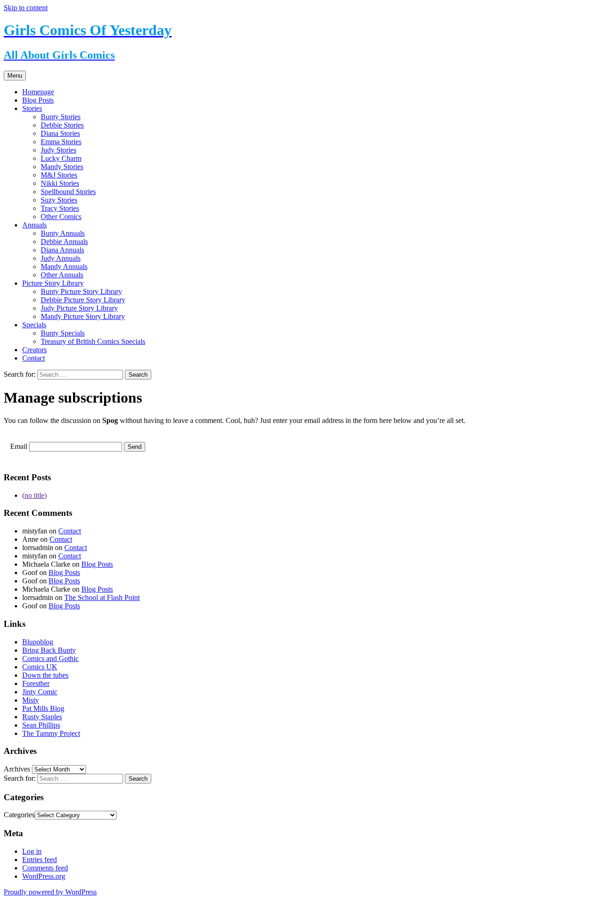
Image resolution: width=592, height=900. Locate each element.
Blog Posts (38, 100)
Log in (32, 851)
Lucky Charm (61, 158)
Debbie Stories (62, 125)
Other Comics (61, 216)
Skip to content (26, 8)
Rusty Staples (42, 717)
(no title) (34, 495)
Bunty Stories (60, 117)
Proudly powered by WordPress (50, 892)
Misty (30, 700)
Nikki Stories (60, 183)
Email (18, 446)
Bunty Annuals (63, 233)
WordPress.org (43, 876)
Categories (19, 815)
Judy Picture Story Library (79, 308)
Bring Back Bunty (49, 650)
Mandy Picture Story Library (83, 316)
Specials (34, 325)
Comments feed (45, 868)
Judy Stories (58, 150)
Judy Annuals (60, 258)
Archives (17, 769)
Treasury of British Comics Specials (93, 341)
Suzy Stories (59, 200)
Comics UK (39, 667)
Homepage (38, 92)
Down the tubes (45, 675)
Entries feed (39, 859)
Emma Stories (61, 142)
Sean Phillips (41, 725)
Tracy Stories (60, 208)
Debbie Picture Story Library (83, 300)
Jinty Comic (39, 692)
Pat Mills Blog (43, 708)
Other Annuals (62, 275)
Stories (32, 108)
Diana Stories (60, 133)
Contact (33, 358)
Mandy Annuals (64, 266)
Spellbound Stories (68, 192)
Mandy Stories (62, 167)
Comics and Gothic (50, 658)
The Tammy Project (51, 733)
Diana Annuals (62, 250)
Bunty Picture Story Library (81, 291)
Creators (34, 350)
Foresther (35, 683)
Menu (14, 75)
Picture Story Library (53, 283)
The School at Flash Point (102, 597)
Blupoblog (37, 642)
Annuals (34, 225)
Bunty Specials (63, 333)
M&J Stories (59, 175)
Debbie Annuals (64, 241)
